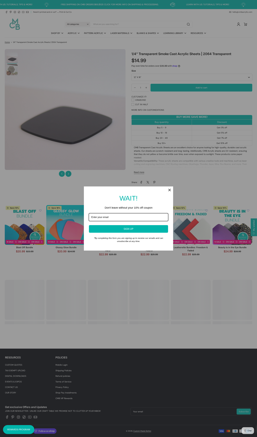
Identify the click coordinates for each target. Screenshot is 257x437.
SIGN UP (128, 229)
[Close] (169, 190)
